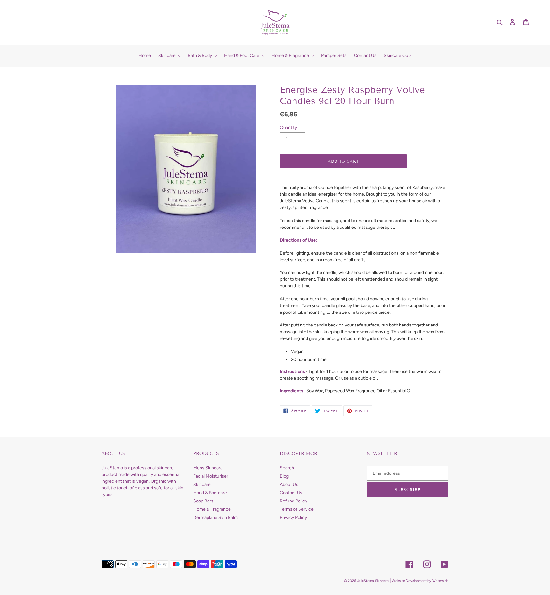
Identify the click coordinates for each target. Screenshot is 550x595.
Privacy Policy (293, 517)
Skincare (202, 484)
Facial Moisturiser (210, 476)
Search (287, 468)
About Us (289, 484)
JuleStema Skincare (373, 581)
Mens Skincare (208, 468)
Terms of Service (297, 509)
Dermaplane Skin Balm (215, 517)
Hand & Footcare (210, 492)
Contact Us (291, 492)
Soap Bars (203, 501)
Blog (284, 476)
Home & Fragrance (212, 509)
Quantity (288, 127)
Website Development (409, 581)
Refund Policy (293, 501)
